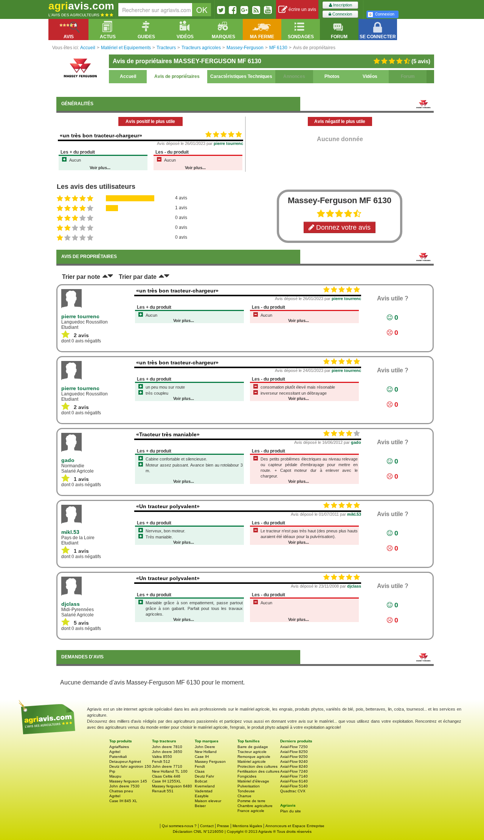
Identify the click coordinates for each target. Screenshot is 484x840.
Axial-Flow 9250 (294, 756)
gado (356, 442)
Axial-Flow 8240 (294, 766)
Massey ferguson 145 (128, 781)
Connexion (341, 14)
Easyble (202, 796)
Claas (200, 771)
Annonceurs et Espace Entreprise (294, 826)
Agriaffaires (119, 747)
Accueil (128, 76)
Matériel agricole (251, 761)
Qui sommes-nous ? (179, 826)
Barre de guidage (252, 747)
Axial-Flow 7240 (294, 771)
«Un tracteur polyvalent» (168, 506)
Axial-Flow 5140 (294, 786)
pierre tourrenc (228, 143)
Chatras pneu (121, 791)
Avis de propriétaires (177, 76)
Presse (223, 826)
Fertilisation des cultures (258, 771)
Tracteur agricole (252, 752)
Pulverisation (248, 786)
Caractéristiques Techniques (241, 76)
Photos (332, 76)
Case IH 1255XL (166, 781)
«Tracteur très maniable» (168, 434)
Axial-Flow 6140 (294, 781)
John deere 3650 (167, 752)
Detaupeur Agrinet (125, 761)
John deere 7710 (167, 766)
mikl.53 (354, 514)
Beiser (200, 806)
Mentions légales (247, 826)
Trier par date (138, 277)
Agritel (114, 752)
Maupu (115, 776)
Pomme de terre (251, 801)
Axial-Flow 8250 (294, 752)
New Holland (206, 752)
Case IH (202, 756)
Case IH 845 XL (123, 801)
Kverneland (205, 786)
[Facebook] (233, 9)
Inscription (342, 5)
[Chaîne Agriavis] (268, 9)
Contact (207, 826)
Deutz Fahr (204, 776)
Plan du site (290, 811)
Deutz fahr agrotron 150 (130, 766)
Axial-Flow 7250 (294, 747)
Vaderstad (204, 791)
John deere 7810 (167, 747)
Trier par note (81, 277)
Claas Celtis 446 (166, 776)
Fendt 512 (161, 761)
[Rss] (256, 9)
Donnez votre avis (342, 227)
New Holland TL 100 (170, 771)
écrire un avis (301, 9)
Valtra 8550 (162, 756)
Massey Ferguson (210, 761)
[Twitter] (221, 9)
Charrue (244, 796)
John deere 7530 (124, 786)
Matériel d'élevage (253, 781)
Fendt (200, 766)
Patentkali (118, 756)
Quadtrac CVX (293, 791)
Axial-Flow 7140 (294, 776)
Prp (112, 771)
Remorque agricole (253, 756)
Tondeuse (246, 791)
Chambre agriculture (255, 806)
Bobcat (201, 781)
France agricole (250, 811)
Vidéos (370, 76)
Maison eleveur (208, 801)
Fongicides (246, 776)
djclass (354, 586)
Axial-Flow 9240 (294, 761)
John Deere (205, 747)
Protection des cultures (257, 766)
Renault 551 (163, 791)
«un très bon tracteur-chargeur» (101, 135)
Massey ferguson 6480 (172, 786)
